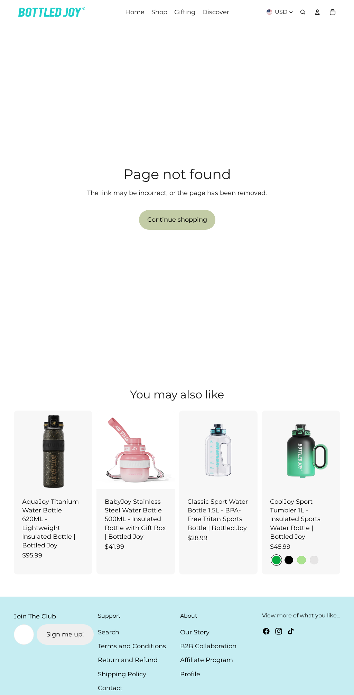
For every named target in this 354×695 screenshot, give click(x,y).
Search (108, 632)
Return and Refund (128, 660)
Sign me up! (65, 634)
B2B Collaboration (208, 646)
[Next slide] (84, 449)
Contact (110, 688)
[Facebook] (266, 631)
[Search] (302, 12)
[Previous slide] (21, 449)
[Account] (317, 12)
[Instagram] (278, 631)
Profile (190, 674)
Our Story (194, 632)
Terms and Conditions (132, 646)
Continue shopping (177, 219)
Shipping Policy (122, 674)
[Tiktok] (291, 631)
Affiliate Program (206, 660)
